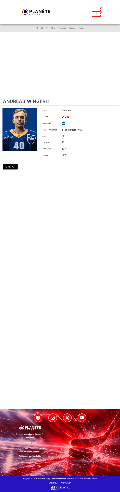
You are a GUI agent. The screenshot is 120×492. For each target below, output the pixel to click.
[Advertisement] (60, 66)
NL (37, 28)
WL (47, 28)
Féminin (81, 28)
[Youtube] (82, 417)
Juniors (72, 28)
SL (42, 28)
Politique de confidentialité (30, 456)
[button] (96, 12)
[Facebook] (38, 417)
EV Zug (65, 116)
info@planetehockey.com (29, 451)
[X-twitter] (67, 417)
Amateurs (62, 28)
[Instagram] (52, 417)
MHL (53, 28)
